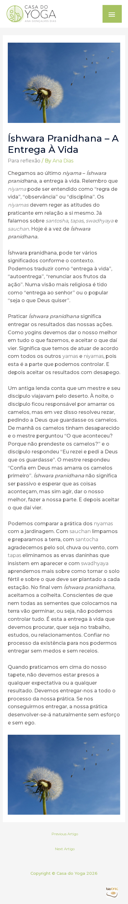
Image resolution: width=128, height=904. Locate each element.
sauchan (18, 229)
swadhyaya (99, 221)
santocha (86, 539)
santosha (57, 221)
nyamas (103, 524)
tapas (77, 221)
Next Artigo (65, 849)
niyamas (18, 205)
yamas (69, 356)
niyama (17, 189)
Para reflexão (24, 161)
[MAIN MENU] (112, 14)
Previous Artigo (65, 834)
